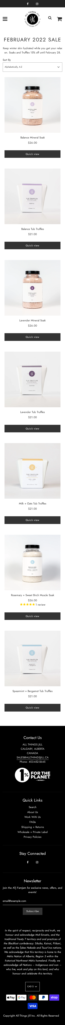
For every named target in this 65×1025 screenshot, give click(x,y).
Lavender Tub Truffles (32, 412)
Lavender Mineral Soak (32, 320)
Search (32, 807)
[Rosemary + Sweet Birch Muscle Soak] (32, 562)
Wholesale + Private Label (33, 832)
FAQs (32, 822)
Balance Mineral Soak (32, 138)
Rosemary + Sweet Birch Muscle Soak (32, 595)
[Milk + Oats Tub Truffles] (32, 471)
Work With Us (32, 817)
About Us (32, 812)
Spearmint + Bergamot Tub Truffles (32, 691)
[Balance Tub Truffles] (32, 196)
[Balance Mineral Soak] (32, 105)
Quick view (32, 154)
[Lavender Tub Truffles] (32, 379)
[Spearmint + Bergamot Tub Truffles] (32, 658)
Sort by (7, 60)
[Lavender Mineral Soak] (32, 288)
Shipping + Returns (32, 827)
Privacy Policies (32, 837)
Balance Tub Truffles (32, 229)
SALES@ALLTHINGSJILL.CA (33, 757)
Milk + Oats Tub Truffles (32, 504)
